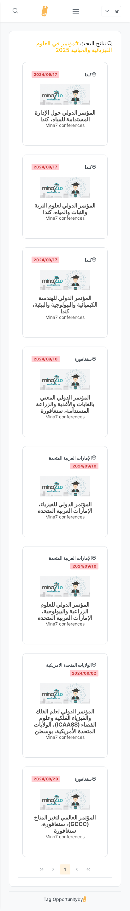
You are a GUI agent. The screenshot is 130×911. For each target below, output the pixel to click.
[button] (107, 11)
